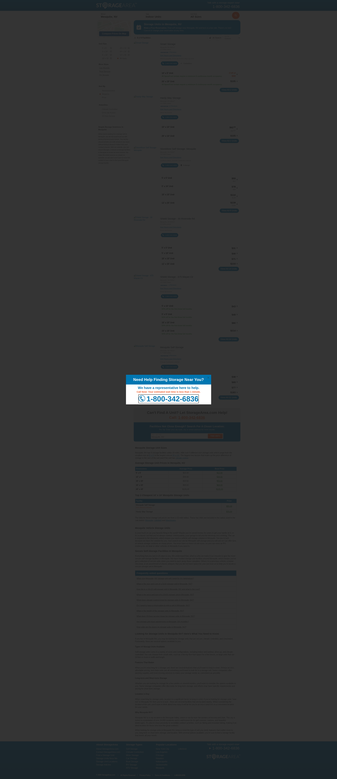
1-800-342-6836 (173, 399)
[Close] (208, 378)
